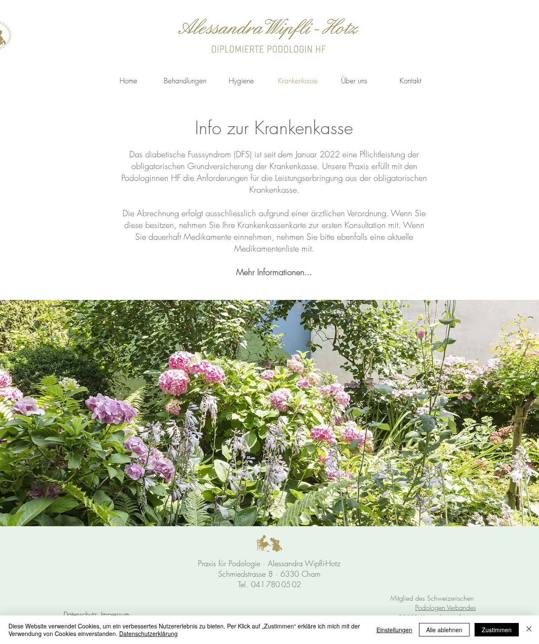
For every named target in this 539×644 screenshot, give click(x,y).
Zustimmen (497, 629)
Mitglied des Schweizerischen (433, 598)
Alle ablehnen (444, 629)
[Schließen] (529, 629)
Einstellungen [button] (394, 629)
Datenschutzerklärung (148, 633)
